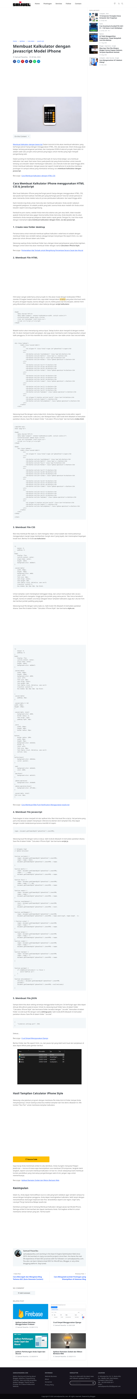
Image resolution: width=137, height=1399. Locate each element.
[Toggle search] (122, 3)
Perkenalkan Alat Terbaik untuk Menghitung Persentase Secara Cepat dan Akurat (52, 250)
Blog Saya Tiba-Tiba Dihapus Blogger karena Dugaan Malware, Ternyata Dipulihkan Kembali (110, 50)
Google (114, 46)
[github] (114, 3)
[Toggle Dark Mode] (118, 3)
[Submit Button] (93, 1383)
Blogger (101, 46)
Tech (107, 14)
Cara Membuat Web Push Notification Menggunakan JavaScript (45, 805)
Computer (102, 14)
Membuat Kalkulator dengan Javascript (28, 144)
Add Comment (25, 1293)
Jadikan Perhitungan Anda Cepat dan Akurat (30, 1353)
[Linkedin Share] (26, 61)
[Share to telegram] (38, 61)
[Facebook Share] (14, 61)
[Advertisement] (49, 24)
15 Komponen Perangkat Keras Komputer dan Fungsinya (110, 17)
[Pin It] (22, 61)
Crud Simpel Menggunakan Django (34, 1038)
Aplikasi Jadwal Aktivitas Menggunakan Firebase (25, 1323)
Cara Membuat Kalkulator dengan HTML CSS (38, 176)
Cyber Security (110, 58)
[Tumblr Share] (30, 61)
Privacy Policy (49, 1385)
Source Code (32, 1159)
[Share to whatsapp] (34, 61)
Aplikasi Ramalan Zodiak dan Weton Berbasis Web (40, 1180)
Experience (108, 46)
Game (101, 24)
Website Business (51, 1376)
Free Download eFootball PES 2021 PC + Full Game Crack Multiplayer (111, 27)
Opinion (101, 34)
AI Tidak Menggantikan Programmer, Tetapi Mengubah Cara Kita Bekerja (110, 38)
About (47, 1379)
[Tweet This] (18, 61)
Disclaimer (48, 1382)
